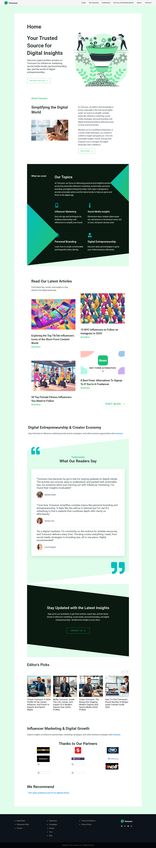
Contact (148, 3)
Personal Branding (65, 241)
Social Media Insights (99, 211)
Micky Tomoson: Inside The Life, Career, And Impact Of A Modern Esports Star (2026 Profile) (37, 704)
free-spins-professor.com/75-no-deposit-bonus (48, 793)
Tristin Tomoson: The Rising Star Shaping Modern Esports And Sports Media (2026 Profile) (63, 704)
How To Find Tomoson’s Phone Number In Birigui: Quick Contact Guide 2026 (91, 703)
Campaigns (106, 3)
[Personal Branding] (57, 235)
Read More (36, 347)
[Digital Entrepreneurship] (90, 235)
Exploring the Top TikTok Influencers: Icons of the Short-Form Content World (53, 339)
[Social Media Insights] (90, 205)
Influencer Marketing (65, 211)
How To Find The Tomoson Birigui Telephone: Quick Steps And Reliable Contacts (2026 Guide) (116, 704)
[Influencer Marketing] (57, 205)
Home (84, 3)
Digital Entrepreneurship (123, 3)
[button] (127, 672)
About (139, 3)
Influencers (94, 3)
